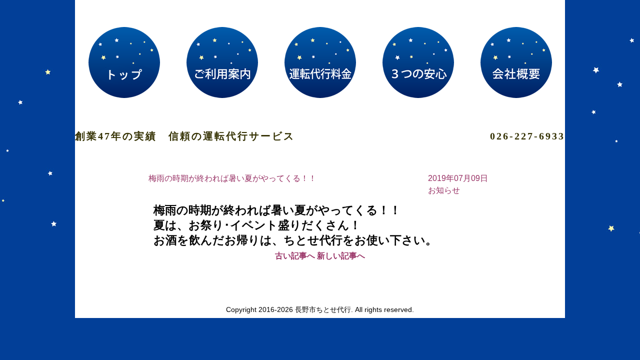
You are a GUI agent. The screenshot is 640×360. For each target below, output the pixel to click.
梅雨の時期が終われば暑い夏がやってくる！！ (232, 178)
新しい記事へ (341, 256)
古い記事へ (295, 256)
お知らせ (444, 190)
